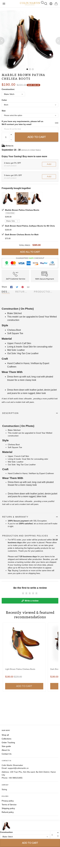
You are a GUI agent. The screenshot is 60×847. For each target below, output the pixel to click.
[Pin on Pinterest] (22, 287)
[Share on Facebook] (11, 287)
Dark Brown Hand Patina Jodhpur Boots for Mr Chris (30, 226)
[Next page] (58, 41)
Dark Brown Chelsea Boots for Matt (22, 234)
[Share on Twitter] (17, 287)
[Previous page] (2, 41)
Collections (6, 739)
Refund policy (8, 812)
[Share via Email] (28, 287)
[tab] (27, 69)
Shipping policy (8, 808)
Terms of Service (9, 804)
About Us (6, 750)
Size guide (6, 746)
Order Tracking (8, 742)
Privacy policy (8, 801)
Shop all (5, 735)
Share (4, 287)
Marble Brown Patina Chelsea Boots (22, 210)
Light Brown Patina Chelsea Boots (20, 669)
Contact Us (6, 754)
